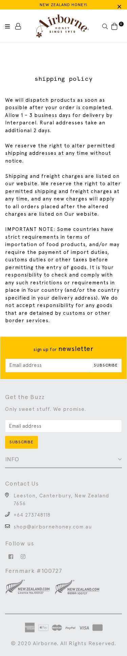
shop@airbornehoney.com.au (53, 527)
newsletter (63, 349)
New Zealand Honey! (64, 4)
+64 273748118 (32, 515)
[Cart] (114, 26)
